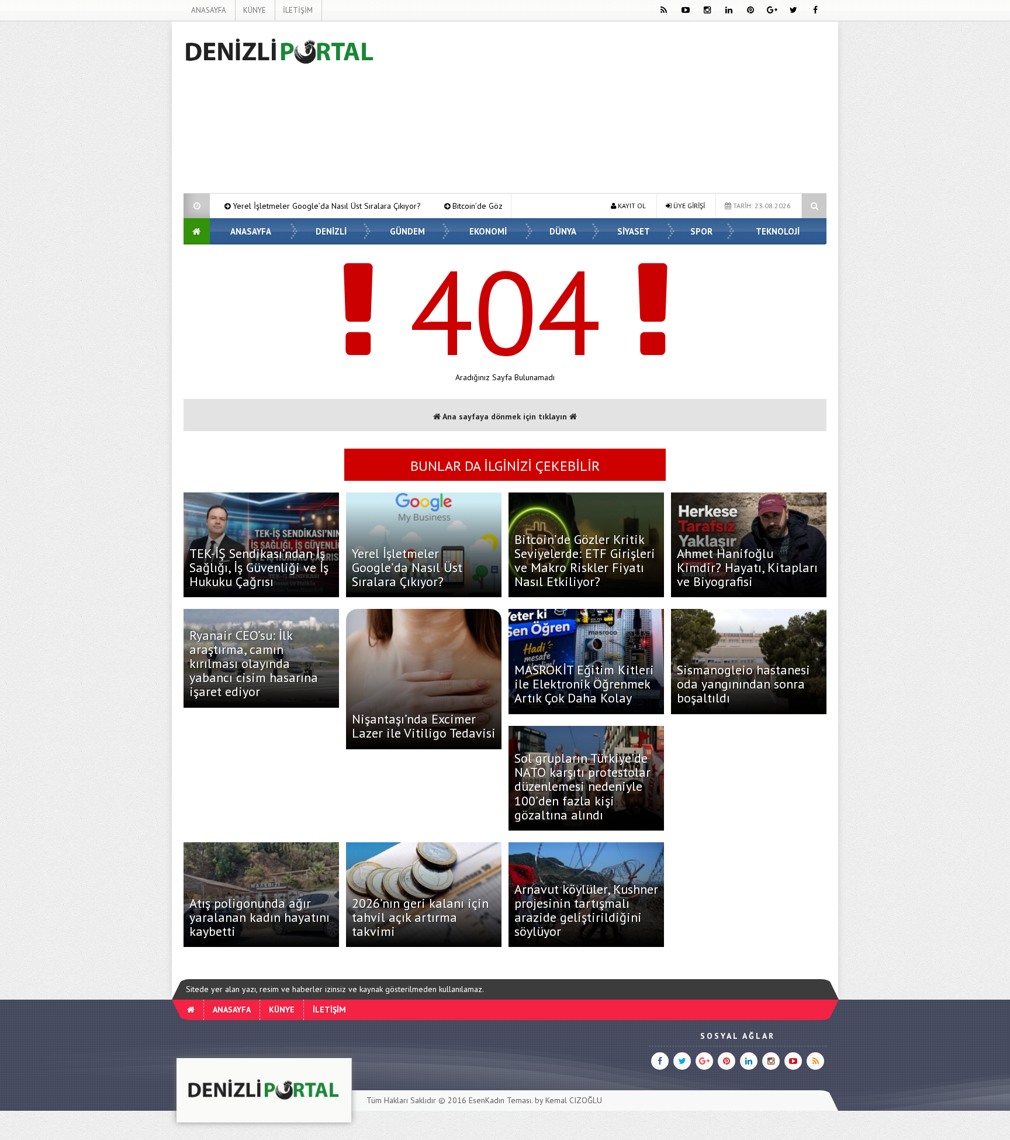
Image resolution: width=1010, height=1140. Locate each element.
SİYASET (633, 231)
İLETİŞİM (298, 10)
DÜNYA (562, 231)
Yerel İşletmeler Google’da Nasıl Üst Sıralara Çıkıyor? (228, 206)
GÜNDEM (407, 231)
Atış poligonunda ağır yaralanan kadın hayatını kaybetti (259, 917)
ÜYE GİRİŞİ (688, 205)
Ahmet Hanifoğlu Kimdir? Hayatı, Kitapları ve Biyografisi (747, 567)
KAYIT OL (631, 205)
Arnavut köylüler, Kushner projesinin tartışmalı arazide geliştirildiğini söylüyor (586, 910)
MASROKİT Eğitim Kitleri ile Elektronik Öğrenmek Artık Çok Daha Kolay (584, 684)
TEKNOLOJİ (778, 231)
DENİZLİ (331, 231)
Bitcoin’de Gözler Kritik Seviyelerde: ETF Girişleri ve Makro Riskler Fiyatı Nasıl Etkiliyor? (584, 560)
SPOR (701, 231)
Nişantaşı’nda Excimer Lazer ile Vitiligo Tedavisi (424, 726)
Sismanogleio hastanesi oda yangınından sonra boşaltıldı (743, 684)
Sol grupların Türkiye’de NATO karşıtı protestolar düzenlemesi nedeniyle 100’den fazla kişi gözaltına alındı (582, 786)
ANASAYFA (208, 10)
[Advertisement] (124, 196)
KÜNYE (254, 10)
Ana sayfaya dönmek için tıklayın (505, 416)
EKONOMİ (488, 231)
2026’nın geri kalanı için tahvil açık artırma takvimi (420, 917)
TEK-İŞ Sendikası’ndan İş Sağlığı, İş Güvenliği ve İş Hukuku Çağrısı (258, 567)
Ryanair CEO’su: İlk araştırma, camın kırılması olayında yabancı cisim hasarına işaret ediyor (253, 663)
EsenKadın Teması (500, 1100)
